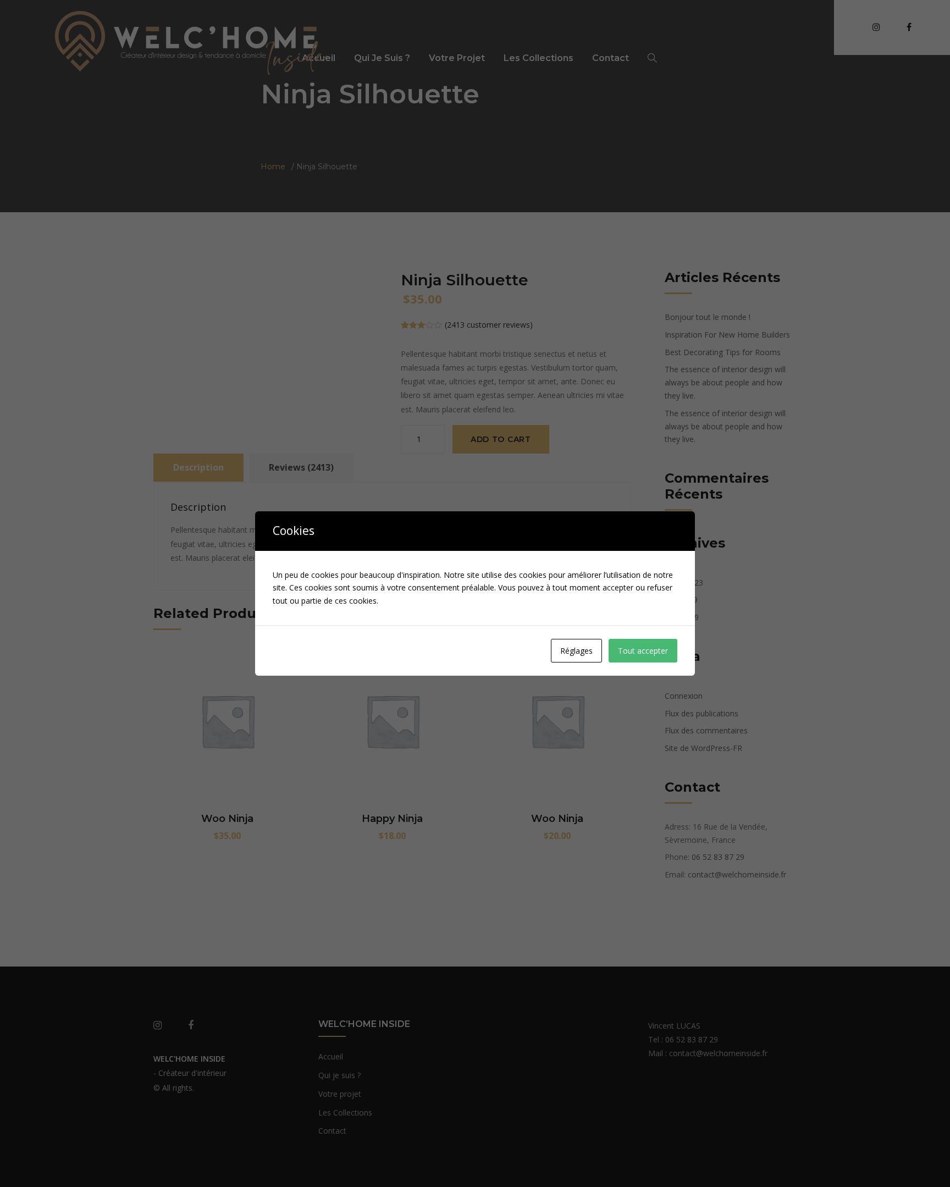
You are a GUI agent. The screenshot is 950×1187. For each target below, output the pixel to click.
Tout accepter (643, 650)
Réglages (576, 650)
